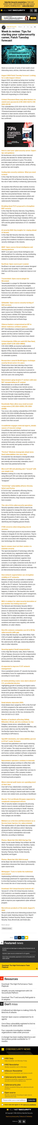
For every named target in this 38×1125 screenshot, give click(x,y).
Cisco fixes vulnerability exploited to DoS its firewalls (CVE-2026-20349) (18, 1025)
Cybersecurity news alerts (16, 1077)
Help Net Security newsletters (15, 2)
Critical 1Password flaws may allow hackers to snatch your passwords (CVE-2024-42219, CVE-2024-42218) (18, 102)
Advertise (29, 1116)
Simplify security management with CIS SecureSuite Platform (17, 992)
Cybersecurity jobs (13, 1085)
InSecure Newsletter (13, 1071)
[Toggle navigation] (35, 10)
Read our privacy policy (12, 1116)
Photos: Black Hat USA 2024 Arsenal (14, 859)
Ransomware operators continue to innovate (18, 761)
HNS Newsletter (12, 1064)
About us (22, 1116)
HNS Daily (9, 1058)
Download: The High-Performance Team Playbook (16, 966)
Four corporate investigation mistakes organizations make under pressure (16, 1031)
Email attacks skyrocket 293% (12, 703)
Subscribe (31, 1100)
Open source (10, 1092)
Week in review (6, 928)
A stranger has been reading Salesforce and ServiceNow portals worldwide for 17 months (18, 1039)
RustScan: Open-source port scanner (15, 264)
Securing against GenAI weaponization (15, 649)
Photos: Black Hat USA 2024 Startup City (16, 840)
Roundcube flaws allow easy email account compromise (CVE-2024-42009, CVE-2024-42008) (17, 406)
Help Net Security (11, 26)
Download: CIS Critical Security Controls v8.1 (17, 889)
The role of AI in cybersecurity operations (16, 505)
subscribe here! (28, 6)
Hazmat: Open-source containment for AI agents (16, 953)
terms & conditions (29, 1105)
